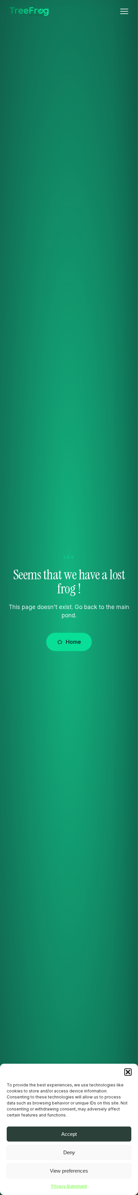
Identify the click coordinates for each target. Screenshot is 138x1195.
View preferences (69, 1171)
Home (73, 641)
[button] (128, 1072)
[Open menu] (124, 11)
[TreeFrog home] (29, 11)
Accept (69, 1134)
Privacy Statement (69, 1186)
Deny (69, 1152)
